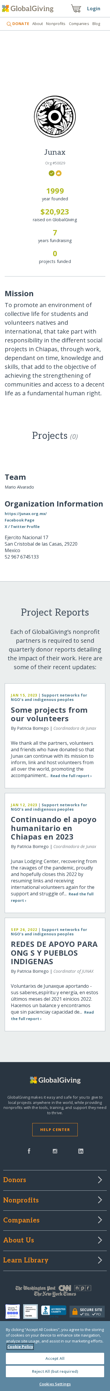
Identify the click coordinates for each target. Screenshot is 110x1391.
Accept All (55, 1358)
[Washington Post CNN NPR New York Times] (55, 1292)
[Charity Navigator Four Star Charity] (14, 1311)
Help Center (55, 1129)
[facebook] (29, 1150)
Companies (79, 23)
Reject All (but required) (55, 1371)
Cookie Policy (20, 1346)
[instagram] (55, 1150)
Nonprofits (55, 23)
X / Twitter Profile (22, 526)
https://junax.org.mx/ (26, 513)
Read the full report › (71, 775)
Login (94, 8)
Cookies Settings (55, 1384)
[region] (55, 1356)
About (37, 23)
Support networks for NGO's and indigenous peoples (49, 697)
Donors (14, 1180)
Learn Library (25, 1261)
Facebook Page (19, 520)
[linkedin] (80, 1150)
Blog (96, 23)
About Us (18, 1241)
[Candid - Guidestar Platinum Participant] (32, 1311)
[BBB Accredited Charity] (55, 1311)
